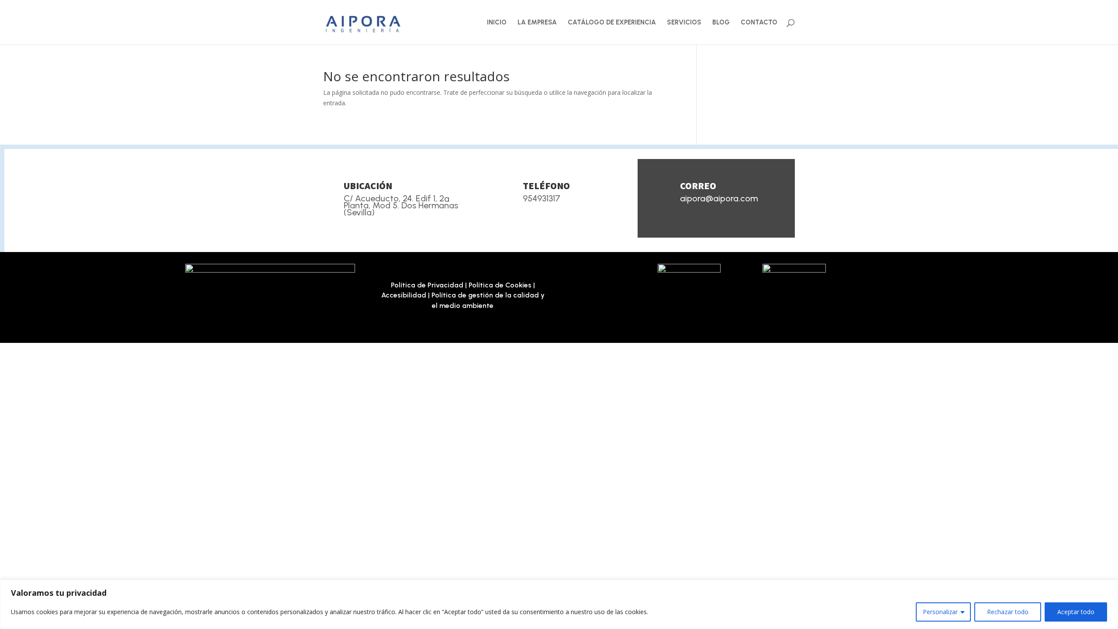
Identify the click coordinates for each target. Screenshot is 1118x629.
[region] (559, 604)
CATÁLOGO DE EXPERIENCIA (612, 22)
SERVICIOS (684, 22)
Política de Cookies (500, 285)
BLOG (721, 22)
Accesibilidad (403, 295)
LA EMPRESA (537, 22)
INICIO (497, 22)
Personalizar (940, 612)
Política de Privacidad (427, 285)
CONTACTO (759, 22)
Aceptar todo (1075, 612)
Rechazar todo (1007, 612)
